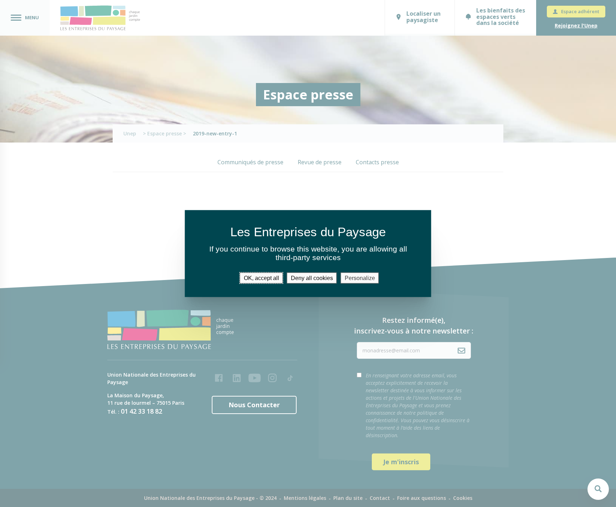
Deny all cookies (312, 278)
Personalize (360, 278)
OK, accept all (261, 278)
